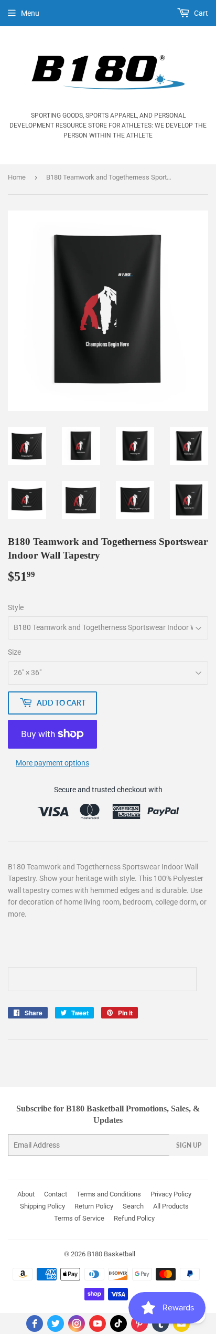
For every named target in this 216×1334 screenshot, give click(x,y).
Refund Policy (134, 1218)
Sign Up (188, 1145)
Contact (55, 1194)
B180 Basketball (111, 1254)
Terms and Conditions (109, 1194)
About (26, 1194)
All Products (171, 1206)
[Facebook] (34, 1323)
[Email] (181, 1323)
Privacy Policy (170, 1194)
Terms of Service (79, 1218)
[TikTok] (118, 1323)
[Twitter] (55, 1323)
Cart (200, 13)
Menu (30, 13)
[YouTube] (97, 1323)
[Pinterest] (139, 1323)
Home (17, 177)
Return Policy (93, 1206)
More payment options (52, 763)
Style (16, 607)
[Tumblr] (160, 1323)
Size (14, 652)
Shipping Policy (42, 1206)
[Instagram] (76, 1323)
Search (133, 1206)
